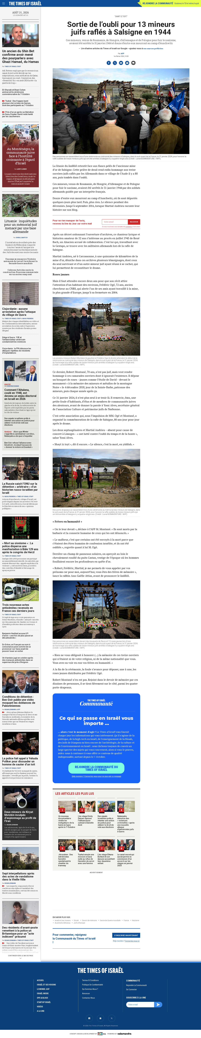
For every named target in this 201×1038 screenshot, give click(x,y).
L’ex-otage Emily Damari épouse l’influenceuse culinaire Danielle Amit (86, 820)
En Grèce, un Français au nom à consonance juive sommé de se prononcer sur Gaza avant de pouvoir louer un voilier (16, 647)
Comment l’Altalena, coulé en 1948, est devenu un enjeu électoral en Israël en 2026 (20, 394)
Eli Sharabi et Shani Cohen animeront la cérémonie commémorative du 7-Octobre (16, 92)
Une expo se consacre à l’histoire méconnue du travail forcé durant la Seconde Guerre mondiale (20, 261)
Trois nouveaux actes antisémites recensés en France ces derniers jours (18, 607)
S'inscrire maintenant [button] (126, 935)
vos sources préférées (153, 49)
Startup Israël (44, 1002)
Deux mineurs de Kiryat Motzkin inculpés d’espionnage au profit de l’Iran (20, 816)
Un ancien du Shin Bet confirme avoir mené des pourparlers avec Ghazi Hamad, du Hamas (20, 56)
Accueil (40, 980)
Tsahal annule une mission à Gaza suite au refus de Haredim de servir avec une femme (86, 858)
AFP (122, 54)
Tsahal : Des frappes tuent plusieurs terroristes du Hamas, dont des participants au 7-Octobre (17, 103)
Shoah (76, 920)
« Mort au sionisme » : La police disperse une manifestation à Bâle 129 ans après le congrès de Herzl (20, 548)
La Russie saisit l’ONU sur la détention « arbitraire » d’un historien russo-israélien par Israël (20, 488)
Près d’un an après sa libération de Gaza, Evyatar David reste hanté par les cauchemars (18, 114)
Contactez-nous (88, 998)
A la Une (40, 1011)
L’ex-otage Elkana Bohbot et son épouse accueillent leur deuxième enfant (106, 858)
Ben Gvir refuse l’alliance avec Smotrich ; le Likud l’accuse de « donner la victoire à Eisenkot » (18, 445)
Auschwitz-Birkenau (62, 923)
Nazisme (135, 920)
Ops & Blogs (42, 998)
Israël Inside (43, 993)
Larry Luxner (22, 169)
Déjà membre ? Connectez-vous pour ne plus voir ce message (96, 776)
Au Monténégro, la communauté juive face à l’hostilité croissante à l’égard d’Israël (20, 156)
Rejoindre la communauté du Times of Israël (96, 768)
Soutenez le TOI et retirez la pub (186, 3)
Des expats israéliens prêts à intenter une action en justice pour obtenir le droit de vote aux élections (106, 821)
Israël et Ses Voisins (63, 920)
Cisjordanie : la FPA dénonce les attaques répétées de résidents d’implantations (16, 350)
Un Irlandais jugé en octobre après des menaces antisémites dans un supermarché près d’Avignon (17, 660)
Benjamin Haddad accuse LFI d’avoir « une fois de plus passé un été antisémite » (17, 635)
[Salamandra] (124, 1034)
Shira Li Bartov (22, 237)
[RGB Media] (102, 1033)
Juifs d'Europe (79, 923)
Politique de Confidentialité (92, 985)
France (126, 920)
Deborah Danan (13, 386)
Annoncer (86, 993)
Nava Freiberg (28, 318)
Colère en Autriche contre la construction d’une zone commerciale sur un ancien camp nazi (20, 272)
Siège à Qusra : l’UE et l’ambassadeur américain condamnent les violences (14, 339)
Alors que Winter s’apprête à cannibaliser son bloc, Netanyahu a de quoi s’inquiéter (19, 434)
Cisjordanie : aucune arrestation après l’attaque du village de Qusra (19, 311)
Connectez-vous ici (132, 941)
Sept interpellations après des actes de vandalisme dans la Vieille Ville (18, 876)
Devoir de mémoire (89, 920)
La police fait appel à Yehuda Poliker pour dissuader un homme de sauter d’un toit (20, 761)
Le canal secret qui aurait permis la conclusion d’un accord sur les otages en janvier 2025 (125, 860)
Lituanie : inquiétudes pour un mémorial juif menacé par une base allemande (20, 226)
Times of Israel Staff (13, 66)
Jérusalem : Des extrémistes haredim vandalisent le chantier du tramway (65, 860)
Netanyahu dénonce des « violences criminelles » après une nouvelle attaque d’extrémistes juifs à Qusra (126, 824)
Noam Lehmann (10, 709)
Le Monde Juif (43, 989)
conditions (129, 226)
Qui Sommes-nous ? (90, 989)
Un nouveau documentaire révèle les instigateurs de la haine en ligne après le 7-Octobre (66, 821)
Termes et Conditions (90, 980)
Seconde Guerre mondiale (110, 920)
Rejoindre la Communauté (158, 3)
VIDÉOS (40, 1007)
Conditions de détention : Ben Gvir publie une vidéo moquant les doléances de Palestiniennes (18, 701)
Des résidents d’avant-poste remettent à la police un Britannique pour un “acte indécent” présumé (20, 932)
